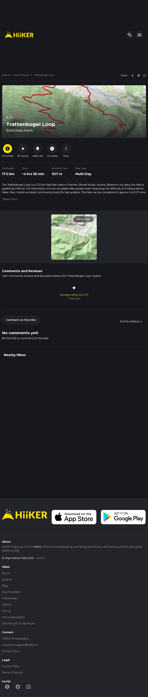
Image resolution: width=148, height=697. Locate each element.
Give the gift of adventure (18, 623)
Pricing (6, 611)
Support (7, 579)
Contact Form (11, 651)
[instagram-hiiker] (28, 686)
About (6, 573)
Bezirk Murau (21, 75)
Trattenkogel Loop (44, 75)
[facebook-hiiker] (7, 686)
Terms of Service (12, 672)
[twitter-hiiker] (18, 686)
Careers (7, 604)
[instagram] (143, 75)
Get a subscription (13, 617)
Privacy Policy (10, 666)
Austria (6, 75)
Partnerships (10, 598)
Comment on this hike (21, 320)
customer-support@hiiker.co (20, 644)
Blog (5, 585)
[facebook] (132, 75)
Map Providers (11, 592)
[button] (9, 199)
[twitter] (138, 75)
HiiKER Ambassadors (15, 638)
